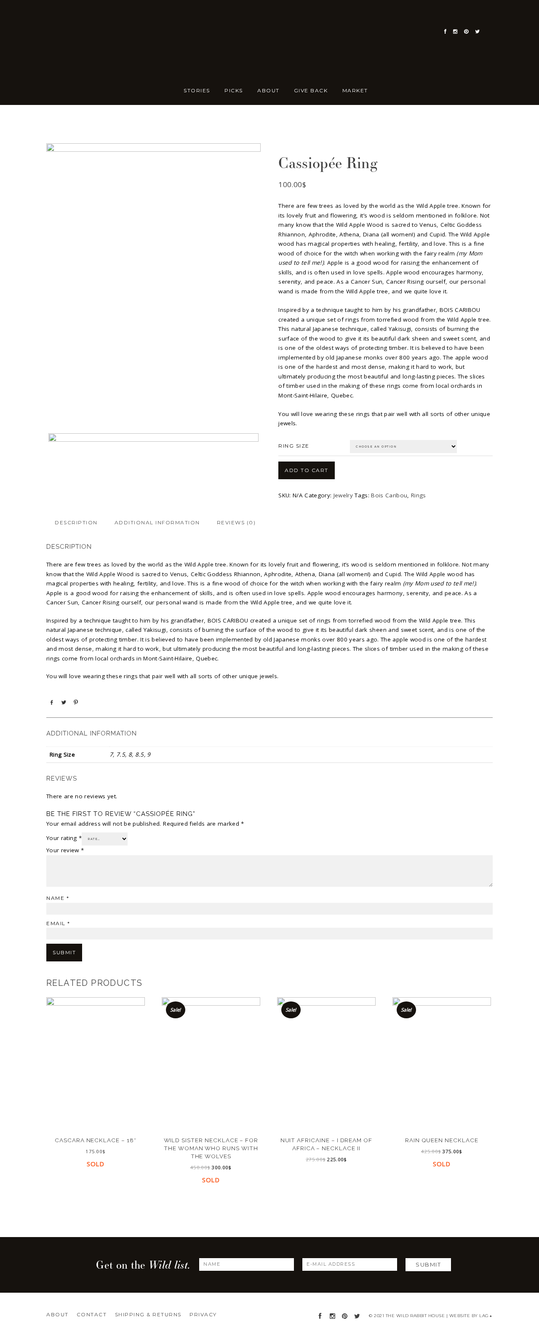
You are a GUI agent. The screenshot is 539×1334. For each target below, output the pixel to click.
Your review (65, 850)
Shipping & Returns (148, 1314)
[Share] (51, 702)
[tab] (76, 523)
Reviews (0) (236, 522)
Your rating (64, 838)
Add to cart (306, 470)
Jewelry (269, 132)
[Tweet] (64, 702)
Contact (92, 1314)
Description (76, 522)
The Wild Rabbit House (88, 71)
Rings (418, 495)
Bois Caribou (389, 495)
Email (58, 923)
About (57, 1314)
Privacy (203, 1314)
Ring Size (294, 446)
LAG (485, 1315)
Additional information (157, 522)
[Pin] (76, 702)
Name (57, 898)
